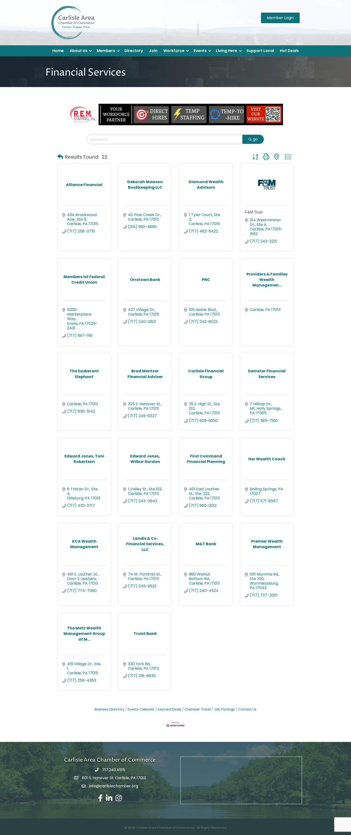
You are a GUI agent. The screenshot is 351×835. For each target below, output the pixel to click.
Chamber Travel (198, 709)
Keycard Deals (169, 709)
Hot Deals (289, 50)
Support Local (260, 50)
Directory (133, 50)
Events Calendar (141, 709)
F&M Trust (253, 212)
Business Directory (109, 709)
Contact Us (247, 709)
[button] (60, 157)
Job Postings (224, 709)
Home (58, 50)
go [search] (255, 139)
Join (153, 50)
